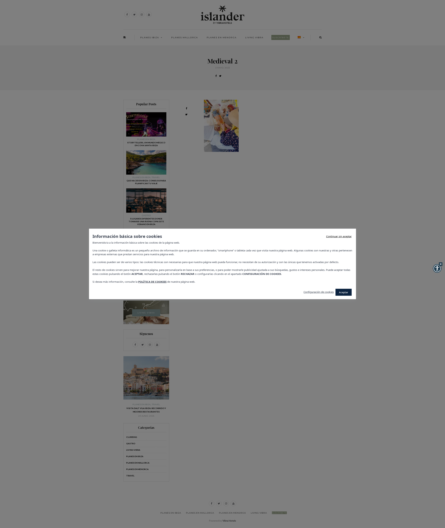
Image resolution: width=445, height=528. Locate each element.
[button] (437, 268)
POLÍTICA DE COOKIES (152, 281)
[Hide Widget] (440, 264)
